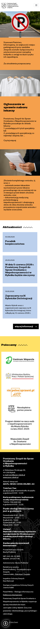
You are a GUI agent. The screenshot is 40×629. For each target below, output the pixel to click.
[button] (5, 623)
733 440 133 (15, 502)
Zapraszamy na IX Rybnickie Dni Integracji (18, 297)
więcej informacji (24, 326)
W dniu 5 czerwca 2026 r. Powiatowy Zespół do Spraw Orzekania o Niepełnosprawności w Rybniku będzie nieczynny (20, 269)
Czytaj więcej (10, 140)
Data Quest (14, 622)
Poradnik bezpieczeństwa (14, 242)
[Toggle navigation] (36, 5)
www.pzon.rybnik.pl (10, 477)
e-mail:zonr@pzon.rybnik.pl (14, 475)
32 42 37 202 (8, 491)
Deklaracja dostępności (12, 595)
